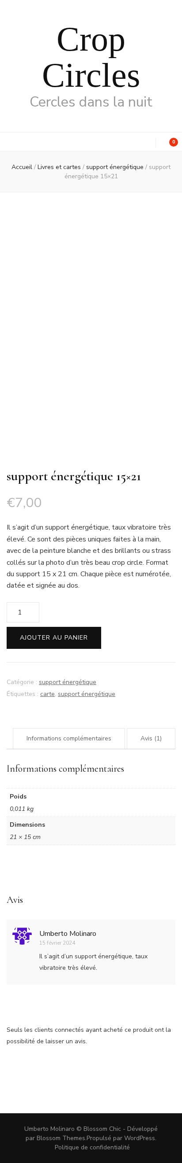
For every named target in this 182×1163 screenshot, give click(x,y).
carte (47, 694)
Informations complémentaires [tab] (69, 738)
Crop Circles (91, 57)
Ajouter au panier (54, 637)
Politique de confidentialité (92, 1147)
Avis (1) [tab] (151, 738)
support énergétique (67, 682)
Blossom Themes (61, 1138)
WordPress (139, 1138)
